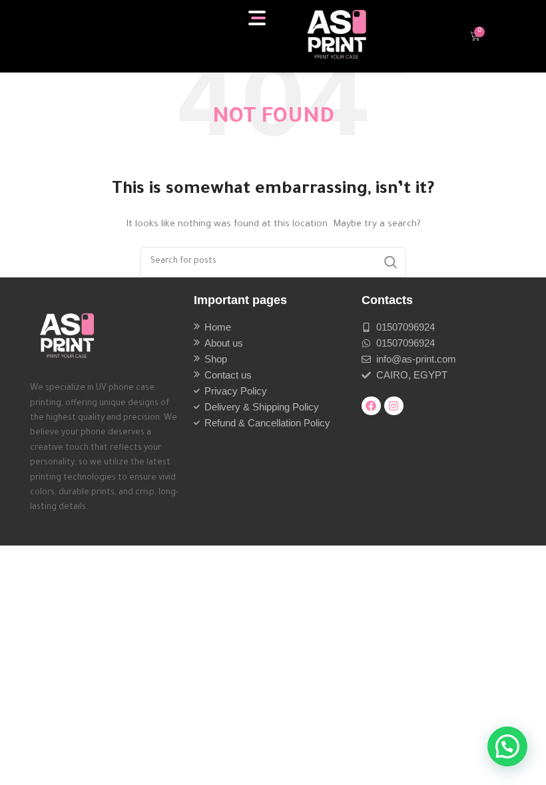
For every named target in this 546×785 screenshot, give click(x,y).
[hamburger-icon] (258, 18)
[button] (507, 746)
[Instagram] (394, 406)
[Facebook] (371, 406)
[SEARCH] (391, 262)
